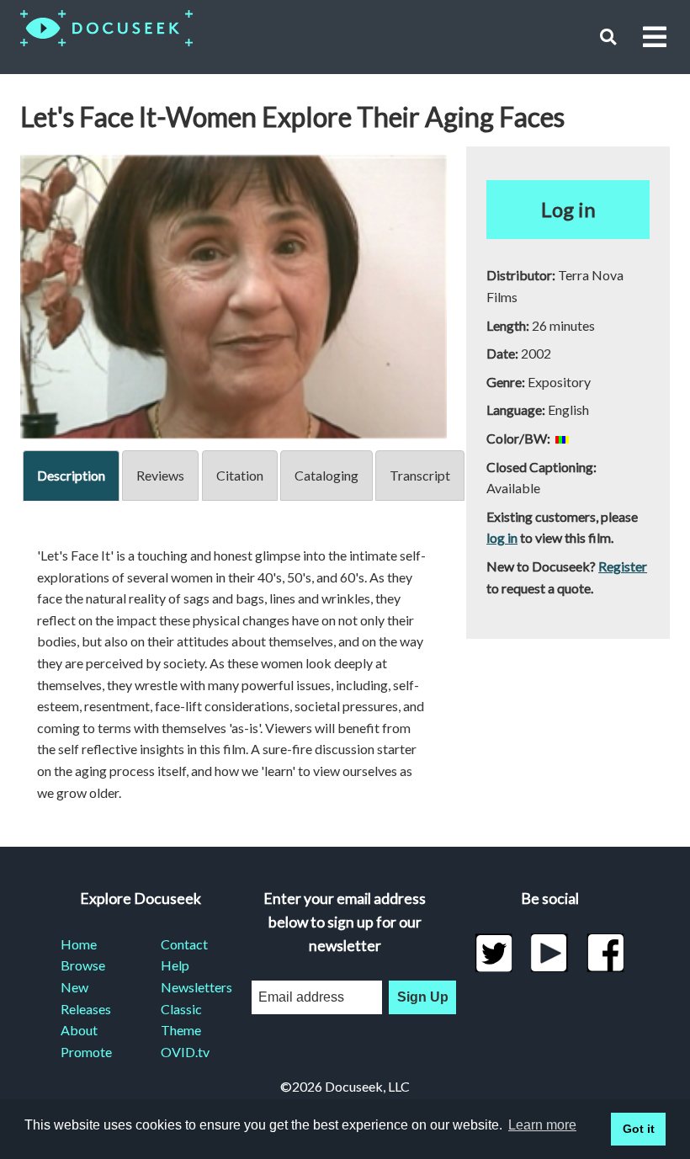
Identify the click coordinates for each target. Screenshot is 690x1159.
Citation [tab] (239, 475)
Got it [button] (639, 1128)
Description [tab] (71, 475)
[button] (608, 37)
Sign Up (422, 997)
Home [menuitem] (79, 944)
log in (502, 537)
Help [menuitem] (175, 965)
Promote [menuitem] (86, 1052)
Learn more (542, 1125)
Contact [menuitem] (184, 944)
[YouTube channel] (550, 952)
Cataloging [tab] (326, 475)
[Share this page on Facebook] (605, 952)
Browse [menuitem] (83, 965)
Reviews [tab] (160, 475)
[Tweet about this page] (493, 952)
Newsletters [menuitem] (190, 987)
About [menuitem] (79, 1030)
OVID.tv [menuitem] (185, 1052)
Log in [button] (568, 209)
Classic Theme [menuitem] (181, 1020)
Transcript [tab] (420, 475)
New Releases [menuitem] (86, 998)
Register (622, 566)
